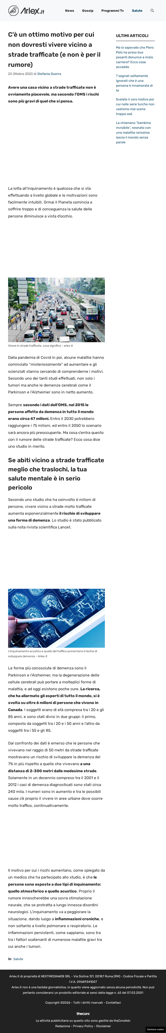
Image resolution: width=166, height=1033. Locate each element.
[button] (152, 11)
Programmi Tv (112, 11)
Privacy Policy (83, 1026)
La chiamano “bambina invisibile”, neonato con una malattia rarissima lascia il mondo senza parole (133, 132)
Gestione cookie (155, 1029)
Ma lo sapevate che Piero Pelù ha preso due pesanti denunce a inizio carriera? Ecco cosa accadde (135, 57)
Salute (137, 11)
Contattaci (113, 1002)
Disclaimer (103, 1026)
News (69, 11)
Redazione (62, 1026)
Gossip (87, 11)
